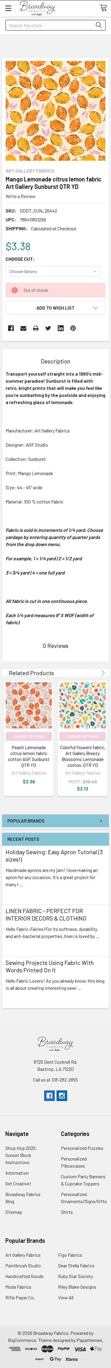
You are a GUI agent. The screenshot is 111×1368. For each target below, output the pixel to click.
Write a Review (21, 196)
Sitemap (13, 1212)
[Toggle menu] (8, 8)
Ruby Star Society (75, 1276)
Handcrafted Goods (24, 1276)
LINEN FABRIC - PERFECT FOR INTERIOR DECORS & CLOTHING (46, 914)
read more (16, 895)
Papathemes (89, 1340)
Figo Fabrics (70, 1255)
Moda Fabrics (18, 1287)
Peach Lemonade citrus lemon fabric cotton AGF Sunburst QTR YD (28, 756)
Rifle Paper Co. (20, 1297)
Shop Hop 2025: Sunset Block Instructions (21, 1155)
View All (65, 1297)
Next (102, 673)
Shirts (67, 1212)
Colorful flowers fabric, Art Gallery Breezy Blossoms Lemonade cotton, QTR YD (82, 756)
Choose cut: (20, 259)
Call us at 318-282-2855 (55, 1079)
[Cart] (105, 8)
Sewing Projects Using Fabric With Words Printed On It (50, 966)
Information (17, 1173)
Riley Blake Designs (77, 1287)
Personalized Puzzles (82, 1148)
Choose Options (28, 736)
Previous (94, 673)
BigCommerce (22, 1340)
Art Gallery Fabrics (23, 1255)
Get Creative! (18, 1183)
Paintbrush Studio (23, 1265)
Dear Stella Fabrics (76, 1265)
